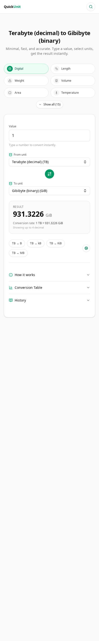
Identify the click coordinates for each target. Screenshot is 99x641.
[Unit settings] (86, 248)
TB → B (17, 243)
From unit (20, 155)
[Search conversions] (91, 6)
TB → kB (35, 243)
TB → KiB (56, 243)
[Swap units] (49, 174)
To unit (18, 183)
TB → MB (18, 253)
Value (12, 126)
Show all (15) (52, 104)
